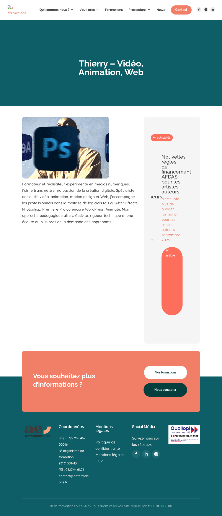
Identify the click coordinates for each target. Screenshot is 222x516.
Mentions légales (109, 454)
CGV (99, 461)
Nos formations (165, 372)
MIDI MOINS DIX (160, 506)
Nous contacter (165, 389)
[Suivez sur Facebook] (136, 454)
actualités (164, 137)
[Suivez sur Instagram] (156, 454)
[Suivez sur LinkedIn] (146, 454)
